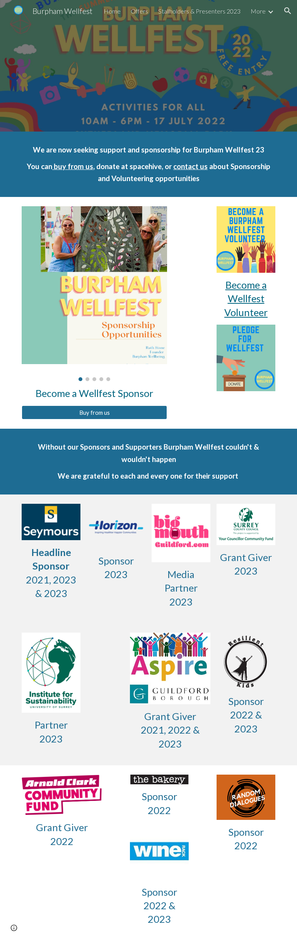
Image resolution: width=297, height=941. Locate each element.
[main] (148, 164)
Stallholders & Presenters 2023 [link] (199, 11)
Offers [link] (139, 11)
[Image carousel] (94, 293)
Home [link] (112, 11)
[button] (287, 11)
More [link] (258, 11)
